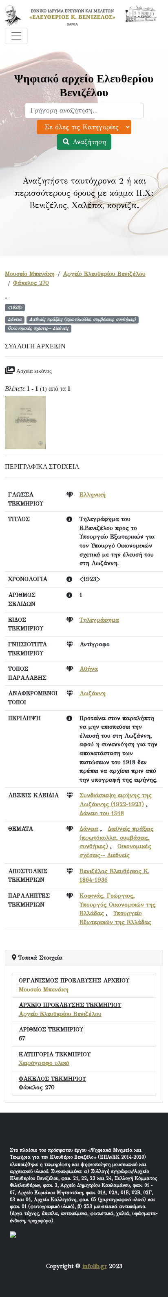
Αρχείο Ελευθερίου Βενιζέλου (104, 273)
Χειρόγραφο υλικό (44, 1062)
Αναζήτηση (88, 142)
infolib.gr (94, 1266)
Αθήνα (89, 668)
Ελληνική (93, 494)
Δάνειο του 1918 (102, 813)
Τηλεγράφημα (99, 619)
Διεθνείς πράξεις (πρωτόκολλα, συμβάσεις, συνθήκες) (117, 837)
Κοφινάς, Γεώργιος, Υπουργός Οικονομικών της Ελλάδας (118, 904)
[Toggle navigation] (16, 36)
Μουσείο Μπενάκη (30, 273)
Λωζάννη (93, 693)
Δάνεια (89, 828)
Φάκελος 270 (31, 282)
